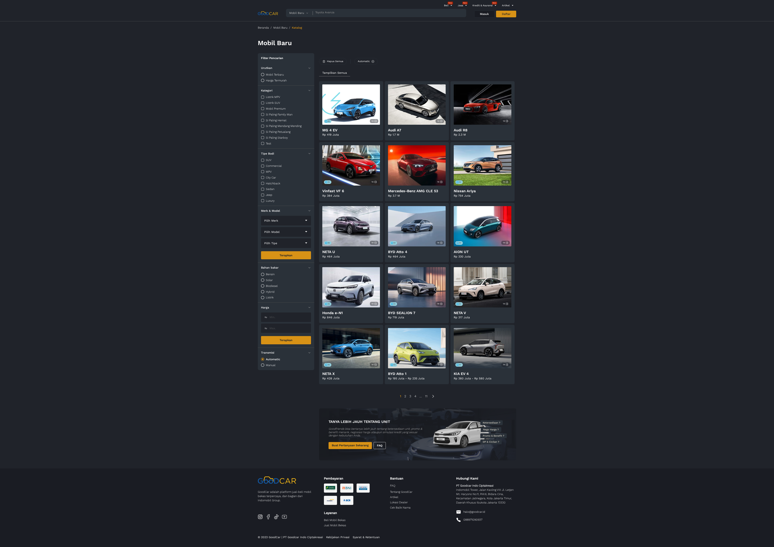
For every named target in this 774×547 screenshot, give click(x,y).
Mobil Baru (280, 27)
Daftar (506, 14)
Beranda (263, 27)
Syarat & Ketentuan (366, 537)
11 (426, 396)
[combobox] (286, 220)
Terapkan (286, 255)
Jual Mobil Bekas (335, 525)
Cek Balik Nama (400, 507)
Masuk (484, 14)
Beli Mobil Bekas (334, 520)
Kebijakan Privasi (338, 537)
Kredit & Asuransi (482, 5)
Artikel (506, 5)
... (420, 396)
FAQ (379, 445)
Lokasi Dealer (399, 502)
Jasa (460, 5)
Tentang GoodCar (401, 491)
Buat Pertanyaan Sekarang (350, 445)
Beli (446, 5)
